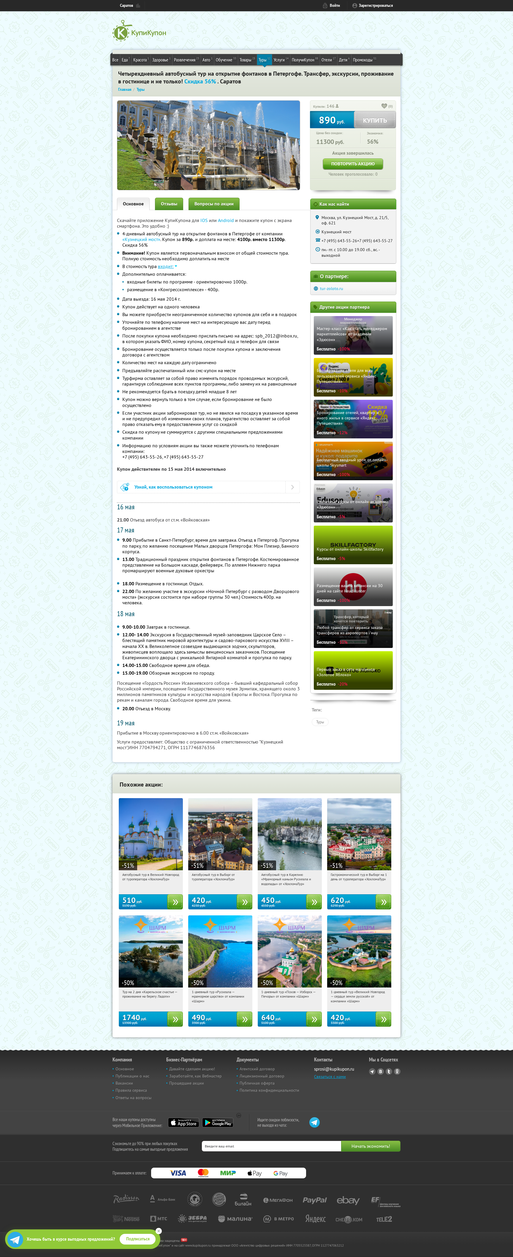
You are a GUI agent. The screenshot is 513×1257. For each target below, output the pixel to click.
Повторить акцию (353, 164)
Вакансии (124, 1083)
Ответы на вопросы (133, 1097)
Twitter (389, 1071)
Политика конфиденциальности (269, 1090)
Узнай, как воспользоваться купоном (173, 487)
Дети (344, 59)
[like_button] (384, 107)
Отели (329, 59)
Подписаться (138, 1239)
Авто (207, 59)
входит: (166, 266)
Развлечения (186, 59)
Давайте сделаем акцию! (192, 1068)
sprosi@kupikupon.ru (334, 1069)
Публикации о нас (132, 1076)
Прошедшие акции (186, 1083)
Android (226, 220)
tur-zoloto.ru (331, 288)
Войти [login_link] (335, 5)
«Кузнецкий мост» (141, 239)
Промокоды (364, 59)
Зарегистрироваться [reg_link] (376, 5)
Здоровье (161, 59)
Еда (126, 59)
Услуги (281, 59)
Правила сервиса (131, 1090)
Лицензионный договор (262, 1076)
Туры (264, 59)
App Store (183, 1122)
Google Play (217, 1122)
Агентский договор (257, 1068)
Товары (247, 59)
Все (115, 60)
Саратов (126, 5)
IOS (204, 220)
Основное (133, 204)
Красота (141, 59)
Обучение (226, 59)
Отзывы (169, 204)
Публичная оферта (257, 1083)
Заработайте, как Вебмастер (195, 1076)
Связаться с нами (330, 1076)
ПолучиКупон (305, 59)
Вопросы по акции (214, 204)
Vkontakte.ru (380, 1071)
